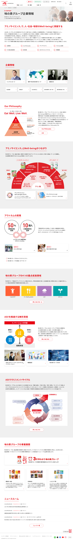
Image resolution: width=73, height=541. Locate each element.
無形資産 (25, 49)
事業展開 (58, 49)
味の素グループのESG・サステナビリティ (17, 258)
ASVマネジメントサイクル (45, 49)
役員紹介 (21, 89)
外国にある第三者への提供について (25, 536)
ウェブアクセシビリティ (36, 536)
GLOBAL (59, 1)
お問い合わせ (53, 1)
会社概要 (8, 89)
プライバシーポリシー (14, 536)
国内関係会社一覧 (60, 89)
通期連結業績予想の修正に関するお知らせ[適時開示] (17, 513)
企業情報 (9, 45)
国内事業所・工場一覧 (48, 89)
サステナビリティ (38, 1)
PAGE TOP (67, 531)
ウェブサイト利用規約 (5, 536)
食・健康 (30, 5)
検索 (65, 3)
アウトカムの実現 (59, 45)
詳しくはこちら (34, 302)
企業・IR (39, 5)
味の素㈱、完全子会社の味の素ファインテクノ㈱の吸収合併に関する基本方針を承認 (24, 520)
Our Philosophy (27, 45)
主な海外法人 (34, 89)
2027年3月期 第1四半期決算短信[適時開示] (15, 506)
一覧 (70, 537)
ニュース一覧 (36, 525)
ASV (43, 133)
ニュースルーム (46, 1)
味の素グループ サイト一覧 (46, 536)
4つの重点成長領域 (11, 49)
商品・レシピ (20, 5)
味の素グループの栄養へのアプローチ (17, 261)
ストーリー (30, 2)
